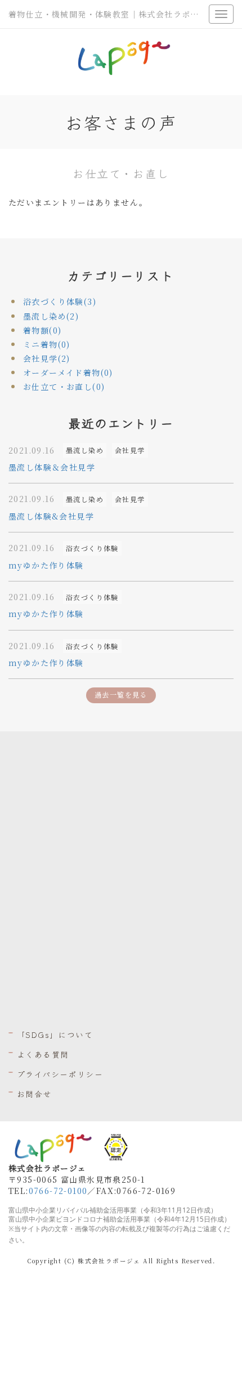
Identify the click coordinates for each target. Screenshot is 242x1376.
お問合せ (34, 1093)
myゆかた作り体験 (46, 565)
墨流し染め (85, 450)
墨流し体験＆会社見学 (51, 467)
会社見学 (130, 450)
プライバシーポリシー (60, 1074)
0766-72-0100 (58, 1190)
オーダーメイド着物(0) (68, 372)
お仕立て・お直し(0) (64, 386)
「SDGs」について (55, 1034)
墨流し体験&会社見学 (51, 516)
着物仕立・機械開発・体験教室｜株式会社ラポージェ (112, 14)
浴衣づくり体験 (92, 548)
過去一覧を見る (121, 695)
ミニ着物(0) (46, 344)
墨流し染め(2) (51, 316)
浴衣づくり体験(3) (59, 301)
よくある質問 (43, 1054)
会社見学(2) (46, 358)
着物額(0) (42, 330)
